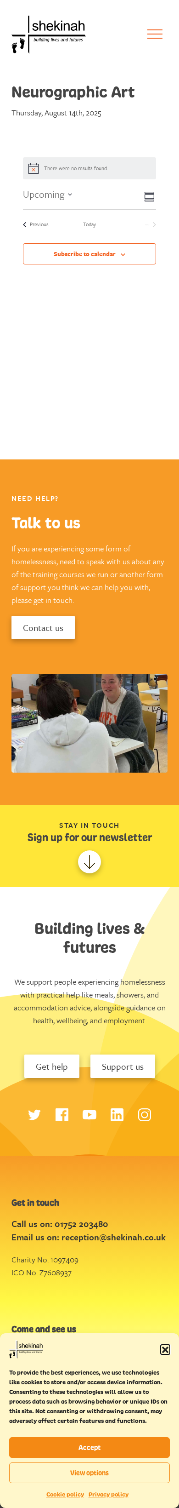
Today (89, 224)
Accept (89, 1447)
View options (89, 1472)
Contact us (43, 627)
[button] (165, 1349)
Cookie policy (65, 1494)
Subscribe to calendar (85, 253)
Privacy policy (109, 1494)
